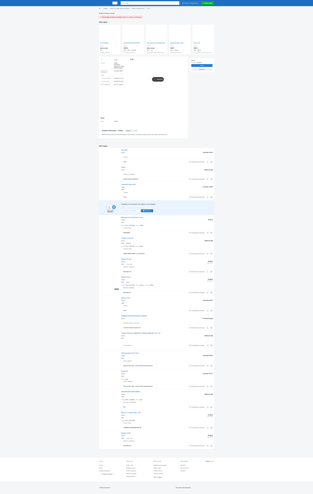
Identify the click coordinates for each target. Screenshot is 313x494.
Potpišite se (148, 210)
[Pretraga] (122, 3)
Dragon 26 (124, 371)
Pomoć (101, 468)
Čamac (123, 167)
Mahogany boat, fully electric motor (132, 217)
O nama (101, 465)
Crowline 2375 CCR (127, 238)
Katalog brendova (130, 476)
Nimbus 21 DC (125, 298)
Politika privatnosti (130, 468)
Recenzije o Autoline (131, 473)
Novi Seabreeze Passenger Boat (156, 43)
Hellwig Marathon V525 (176, 43)
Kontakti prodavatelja (104, 470)
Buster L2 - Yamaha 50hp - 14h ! (131, 412)
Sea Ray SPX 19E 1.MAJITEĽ (131, 43)
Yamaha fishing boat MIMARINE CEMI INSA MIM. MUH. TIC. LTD (140, 333)
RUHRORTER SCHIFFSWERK (130, 391)
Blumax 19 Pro (125, 277)
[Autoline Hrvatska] (104, 3)
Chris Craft (197, 43)
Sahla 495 (124, 150)
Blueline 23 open (126, 259)
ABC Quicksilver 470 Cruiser (130, 353)
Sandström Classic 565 (128, 184)
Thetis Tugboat (104, 43)
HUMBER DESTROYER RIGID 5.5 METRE (134, 316)
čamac (115, 59)
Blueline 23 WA (126, 433)
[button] (207, 161)
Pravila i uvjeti (129, 465)
